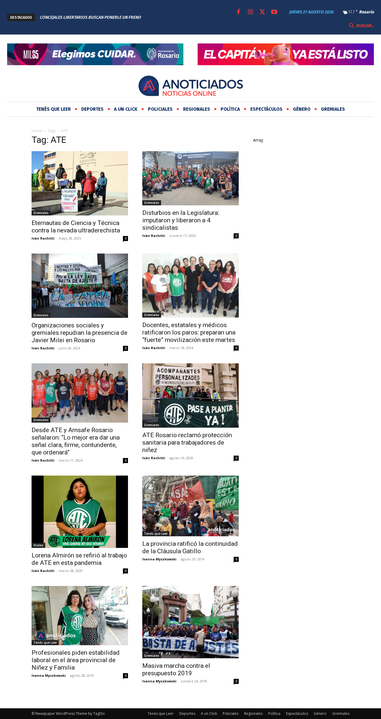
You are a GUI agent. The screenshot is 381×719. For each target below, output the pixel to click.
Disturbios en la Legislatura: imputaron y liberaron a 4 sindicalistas (180, 220)
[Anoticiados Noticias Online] (190, 87)
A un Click (209, 713)
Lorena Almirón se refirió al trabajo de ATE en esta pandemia (79, 559)
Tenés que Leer (156, 534)
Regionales (253, 713)
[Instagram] (250, 12)
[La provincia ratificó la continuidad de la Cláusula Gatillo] (190, 506)
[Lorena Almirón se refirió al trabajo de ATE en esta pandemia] (80, 512)
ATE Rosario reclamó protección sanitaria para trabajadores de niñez (187, 443)
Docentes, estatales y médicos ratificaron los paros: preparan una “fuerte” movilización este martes (188, 332)
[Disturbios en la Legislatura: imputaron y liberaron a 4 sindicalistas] (190, 178)
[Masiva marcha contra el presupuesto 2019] (190, 622)
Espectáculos (297, 713)
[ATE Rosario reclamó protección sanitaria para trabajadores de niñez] (190, 395)
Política (274, 713)
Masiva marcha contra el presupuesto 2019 (176, 669)
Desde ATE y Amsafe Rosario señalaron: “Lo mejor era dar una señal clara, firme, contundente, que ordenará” (76, 441)
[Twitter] (262, 12)
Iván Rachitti (43, 238)
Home (37, 130)
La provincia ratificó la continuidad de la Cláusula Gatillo (190, 547)
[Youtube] (274, 12)
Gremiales (41, 213)
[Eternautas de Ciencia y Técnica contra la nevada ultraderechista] (80, 183)
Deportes (187, 713)
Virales (38, 545)
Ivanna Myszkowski (159, 559)
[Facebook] (238, 12)
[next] (174, 17)
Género (320, 713)
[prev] (164, 17)
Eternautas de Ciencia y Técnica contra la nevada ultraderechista (76, 226)
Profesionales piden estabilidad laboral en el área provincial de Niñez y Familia (76, 660)
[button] (361, 26)
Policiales (230, 713)
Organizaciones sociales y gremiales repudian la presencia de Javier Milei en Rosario (79, 333)
